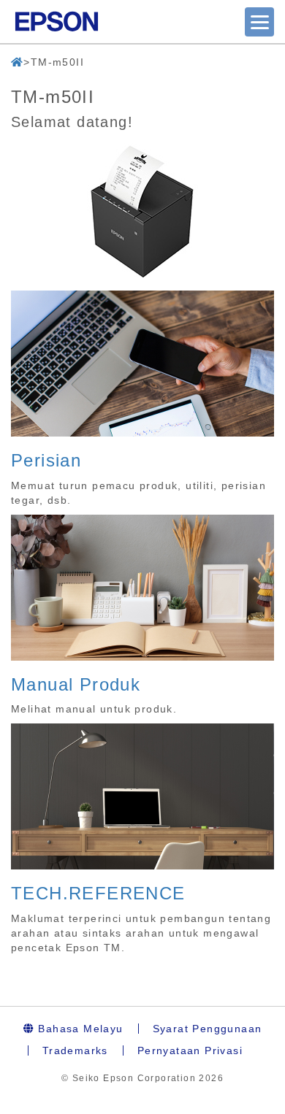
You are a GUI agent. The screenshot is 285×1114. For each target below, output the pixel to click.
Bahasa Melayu (78, 1028)
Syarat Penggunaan (207, 1028)
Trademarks (75, 1050)
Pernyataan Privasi (190, 1050)
